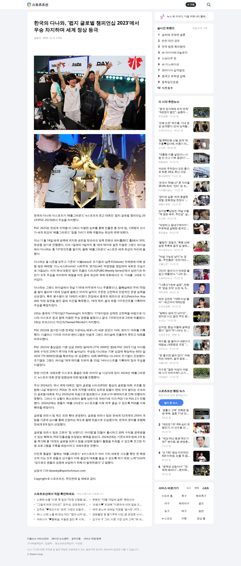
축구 (184, 496)
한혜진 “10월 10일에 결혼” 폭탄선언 (113, 499)
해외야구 (184, 503)
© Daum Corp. (35, 554)
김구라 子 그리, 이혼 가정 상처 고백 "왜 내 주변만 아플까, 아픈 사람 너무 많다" (118, 519)
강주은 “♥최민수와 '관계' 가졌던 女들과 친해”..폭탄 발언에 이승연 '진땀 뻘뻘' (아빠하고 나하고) (62, 509)
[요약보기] (116, 47)
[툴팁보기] (209, 28)
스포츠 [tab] (205, 487)
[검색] (210, 5)
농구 (167, 511)
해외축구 (201, 496)
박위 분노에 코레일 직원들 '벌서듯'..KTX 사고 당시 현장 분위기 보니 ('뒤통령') (118, 509)
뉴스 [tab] (189, 487)
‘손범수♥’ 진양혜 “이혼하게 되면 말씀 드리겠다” (118, 504)
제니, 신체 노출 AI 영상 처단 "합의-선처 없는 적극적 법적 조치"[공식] (62, 514)
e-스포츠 (167, 518)
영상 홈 (201, 518)
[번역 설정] (129, 47)
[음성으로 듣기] (122, 47)
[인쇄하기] (142, 47)
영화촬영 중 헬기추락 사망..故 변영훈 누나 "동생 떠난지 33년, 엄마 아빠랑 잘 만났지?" (118, 514)
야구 (167, 503)
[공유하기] (201, 5)
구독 (192, 4)
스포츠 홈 (167, 496)
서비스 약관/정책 (92, 538)
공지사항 (76, 538)
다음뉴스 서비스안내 (38, 538)
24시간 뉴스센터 (60, 538)
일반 (201, 511)
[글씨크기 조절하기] (135, 47)
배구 (184, 511)
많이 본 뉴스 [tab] (171, 402)
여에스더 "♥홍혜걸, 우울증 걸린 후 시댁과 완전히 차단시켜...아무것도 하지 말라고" (62, 519)
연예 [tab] (196, 487)
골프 (201, 503)
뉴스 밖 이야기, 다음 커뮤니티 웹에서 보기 (190, 16)
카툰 (184, 518)
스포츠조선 (40, 4)
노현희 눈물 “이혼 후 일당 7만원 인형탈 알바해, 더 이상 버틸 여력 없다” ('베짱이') (62, 499)
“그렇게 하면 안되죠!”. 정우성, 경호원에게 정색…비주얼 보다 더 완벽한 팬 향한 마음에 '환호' (62, 504)
